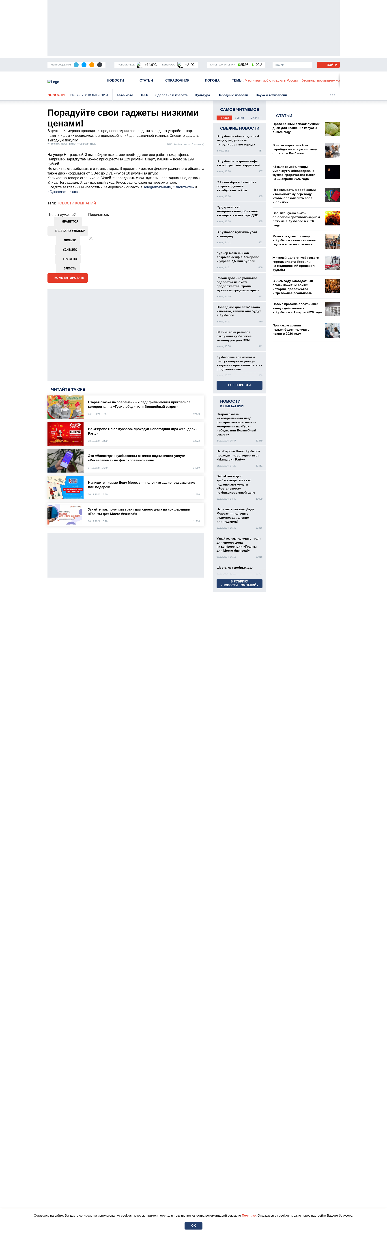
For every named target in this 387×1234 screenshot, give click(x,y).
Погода (212, 80)
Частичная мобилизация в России (271, 80)
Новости (115, 80)
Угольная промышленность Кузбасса (331, 80)
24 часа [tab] (224, 118)
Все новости (239, 385)
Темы (238, 80)
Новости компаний (89, 95)
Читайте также (68, 389)
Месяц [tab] (254, 118)
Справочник (177, 80)
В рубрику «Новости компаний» (239, 583)
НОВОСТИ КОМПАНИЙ (76, 203)
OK (193, 1225)
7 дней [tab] (239, 118)
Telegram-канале (157, 187)
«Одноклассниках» (63, 192)
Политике (249, 1215)
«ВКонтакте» (183, 187)
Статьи (146, 80)
